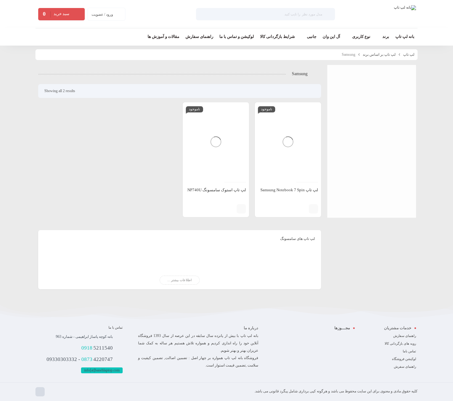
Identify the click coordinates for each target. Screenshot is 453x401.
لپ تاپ (408, 54)
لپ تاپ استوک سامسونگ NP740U (216, 190)
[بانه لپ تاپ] (405, 14)
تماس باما (409, 351)
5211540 (97, 348)
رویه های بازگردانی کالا (400, 343)
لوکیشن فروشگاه (404, 359)
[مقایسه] (302, 208)
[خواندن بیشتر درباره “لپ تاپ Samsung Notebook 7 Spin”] (313, 208)
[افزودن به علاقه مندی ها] (293, 208)
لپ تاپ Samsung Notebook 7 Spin (289, 190)
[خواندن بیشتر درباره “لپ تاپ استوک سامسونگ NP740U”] (241, 208)
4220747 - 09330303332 (80, 359)
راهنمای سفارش (404, 336)
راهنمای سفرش (405, 366)
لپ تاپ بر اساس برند (379, 54)
